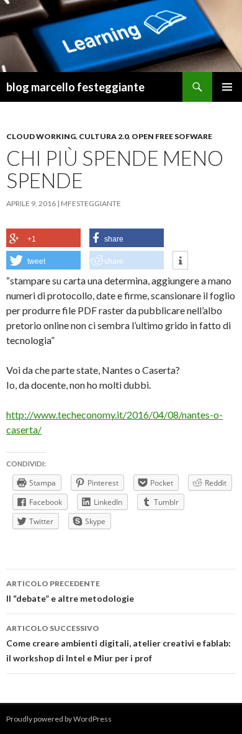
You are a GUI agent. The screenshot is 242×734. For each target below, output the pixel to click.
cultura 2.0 (103, 136)
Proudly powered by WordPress (59, 718)
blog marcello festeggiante (75, 87)
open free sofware (172, 136)
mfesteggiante (91, 203)
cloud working (41, 136)
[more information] (180, 260)
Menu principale (227, 87)
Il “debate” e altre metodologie (70, 591)
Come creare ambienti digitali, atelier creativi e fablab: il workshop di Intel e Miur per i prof (118, 643)
